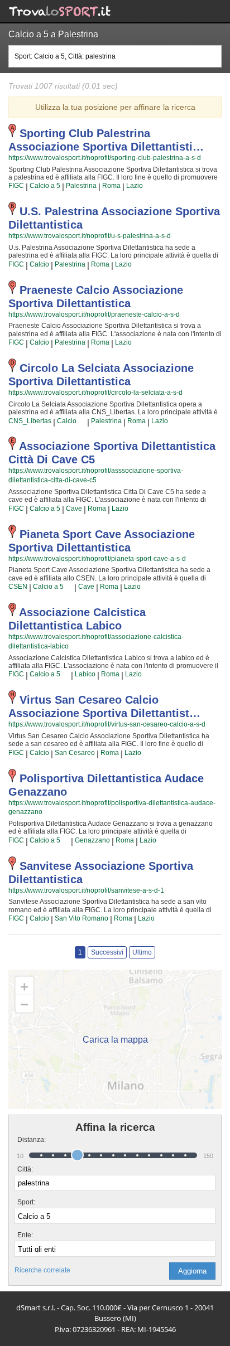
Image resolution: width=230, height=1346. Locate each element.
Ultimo (142, 952)
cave (74, 508)
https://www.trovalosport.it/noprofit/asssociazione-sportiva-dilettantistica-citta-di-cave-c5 (95, 475)
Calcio (39, 264)
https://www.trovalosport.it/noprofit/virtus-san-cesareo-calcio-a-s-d (106, 724)
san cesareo (75, 753)
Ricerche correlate (42, 1270)
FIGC (16, 186)
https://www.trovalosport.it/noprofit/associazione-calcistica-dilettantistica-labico (96, 641)
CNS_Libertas (29, 421)
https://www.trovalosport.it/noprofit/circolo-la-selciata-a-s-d (95, 392)
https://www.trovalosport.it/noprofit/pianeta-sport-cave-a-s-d (97, 559)
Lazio (134, 186)
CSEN (17, 586)
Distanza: (27, 1140)
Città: (25, 1169)
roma (111, 186)
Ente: (25, 1235)
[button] (192, 1271)
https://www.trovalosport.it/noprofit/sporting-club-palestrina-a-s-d (104, 158)
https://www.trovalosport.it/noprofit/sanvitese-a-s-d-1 (86, 890)
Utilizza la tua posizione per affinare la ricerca (115, 107)
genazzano (92, 840)
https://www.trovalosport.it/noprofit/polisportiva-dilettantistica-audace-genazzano (111, 807)
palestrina (81, 186)
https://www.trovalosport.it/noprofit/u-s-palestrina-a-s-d (89, 236)
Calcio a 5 (45, 186)
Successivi (107, 952)
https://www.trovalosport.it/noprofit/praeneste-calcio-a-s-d (94, 314)
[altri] (81, 421)
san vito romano (81, 918)
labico (85, 674)
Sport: (26, 1202)
